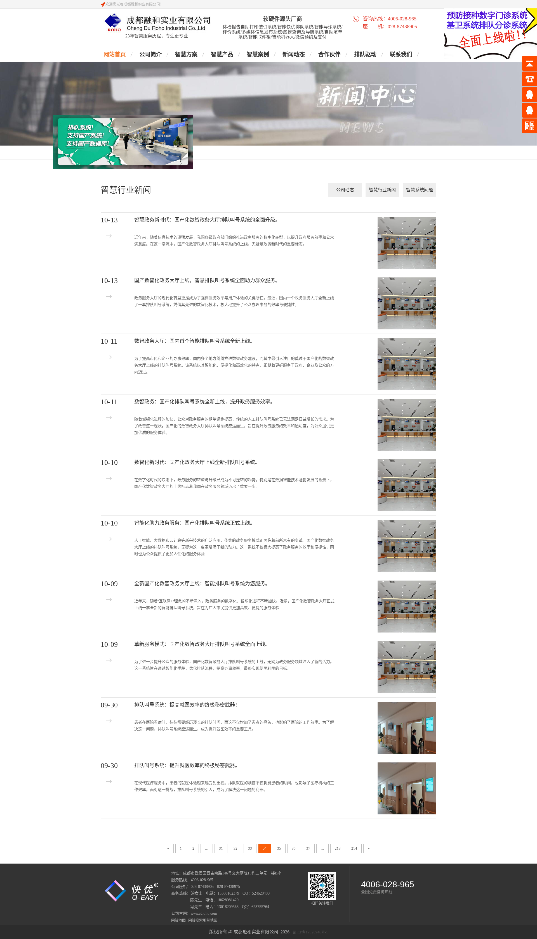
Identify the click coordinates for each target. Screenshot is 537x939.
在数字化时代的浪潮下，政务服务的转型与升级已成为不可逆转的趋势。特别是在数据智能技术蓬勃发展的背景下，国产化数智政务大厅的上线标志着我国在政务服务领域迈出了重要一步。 (234, 483)
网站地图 (179, 920)
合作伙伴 (329, 54)
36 (294, 848)
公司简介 (150, 54)
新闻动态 (293, 54)
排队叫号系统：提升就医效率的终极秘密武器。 (187, 765)
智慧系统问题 (419, 189)
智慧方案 (186, 54)
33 (250, 848)
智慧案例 (258, 54)
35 (279, 848)
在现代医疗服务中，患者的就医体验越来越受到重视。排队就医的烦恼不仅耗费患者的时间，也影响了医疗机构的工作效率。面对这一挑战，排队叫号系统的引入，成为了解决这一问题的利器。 (234, 786)
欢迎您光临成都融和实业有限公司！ (134, 4)
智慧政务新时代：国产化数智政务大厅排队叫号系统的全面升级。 (207, 220)
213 (338, 848)
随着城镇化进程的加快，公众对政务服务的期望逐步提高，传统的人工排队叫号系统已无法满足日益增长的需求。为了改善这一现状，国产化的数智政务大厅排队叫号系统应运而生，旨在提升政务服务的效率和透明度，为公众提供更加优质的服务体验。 (234, 426)
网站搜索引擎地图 (202, 920)
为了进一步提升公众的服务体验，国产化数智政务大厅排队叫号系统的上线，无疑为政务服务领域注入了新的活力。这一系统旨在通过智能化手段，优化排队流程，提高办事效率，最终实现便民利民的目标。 (234, 665)
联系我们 (401, 54)
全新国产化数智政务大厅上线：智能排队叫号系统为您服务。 (202, 583)
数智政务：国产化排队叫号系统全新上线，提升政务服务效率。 (204, 402)
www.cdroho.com (204, 913)
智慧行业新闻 (382, 189)
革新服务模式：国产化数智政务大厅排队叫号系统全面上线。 (202, 644)
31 (221, 848)
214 (354, 848)
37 (308, 848)
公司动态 (345, 189)
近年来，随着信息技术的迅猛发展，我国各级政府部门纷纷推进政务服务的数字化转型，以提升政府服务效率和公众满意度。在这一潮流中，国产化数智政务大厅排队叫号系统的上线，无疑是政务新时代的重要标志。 (234, 240)
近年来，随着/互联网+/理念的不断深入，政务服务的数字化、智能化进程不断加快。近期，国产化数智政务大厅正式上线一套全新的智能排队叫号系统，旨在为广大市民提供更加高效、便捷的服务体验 (234, 604)
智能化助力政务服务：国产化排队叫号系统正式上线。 (194, 523)
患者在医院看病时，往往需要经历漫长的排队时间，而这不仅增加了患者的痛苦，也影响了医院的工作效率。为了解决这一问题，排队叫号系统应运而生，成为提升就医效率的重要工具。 (234, 725)
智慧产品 (222, 54)
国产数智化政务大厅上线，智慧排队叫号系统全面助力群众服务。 (207, 280)
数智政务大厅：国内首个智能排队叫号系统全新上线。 (194, 341)
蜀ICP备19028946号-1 (310, 932)
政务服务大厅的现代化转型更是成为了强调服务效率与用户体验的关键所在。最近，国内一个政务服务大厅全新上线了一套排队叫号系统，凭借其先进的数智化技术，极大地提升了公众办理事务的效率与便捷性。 (234, 301)
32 (235, 848)
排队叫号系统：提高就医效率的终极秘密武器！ (187, 705)
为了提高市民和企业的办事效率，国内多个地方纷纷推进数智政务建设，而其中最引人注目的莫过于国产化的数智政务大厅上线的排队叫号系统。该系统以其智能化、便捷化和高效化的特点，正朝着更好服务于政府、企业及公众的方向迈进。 (234, 365)
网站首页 (114, 54)
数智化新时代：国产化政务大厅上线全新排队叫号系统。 (197, 462)
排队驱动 (365, 54)
